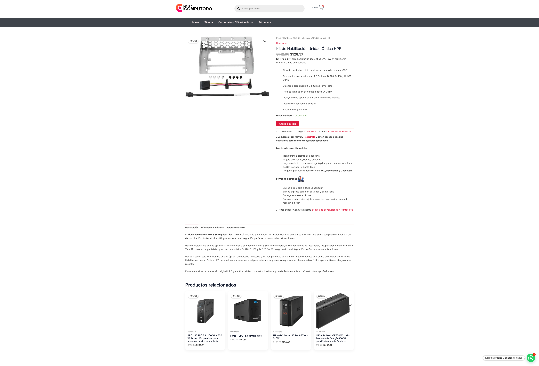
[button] (264, 40)
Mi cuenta (265, 22)
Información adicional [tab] (212, 227)
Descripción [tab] (191, 227)
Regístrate (309, 136)
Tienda (209, 22)
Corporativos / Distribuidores (235, 22)
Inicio (195, 22)
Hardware (288, 38)
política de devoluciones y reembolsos (332, 209)
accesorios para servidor (339, 131)
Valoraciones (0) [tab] (235, 227)
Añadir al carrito (287, 123)
